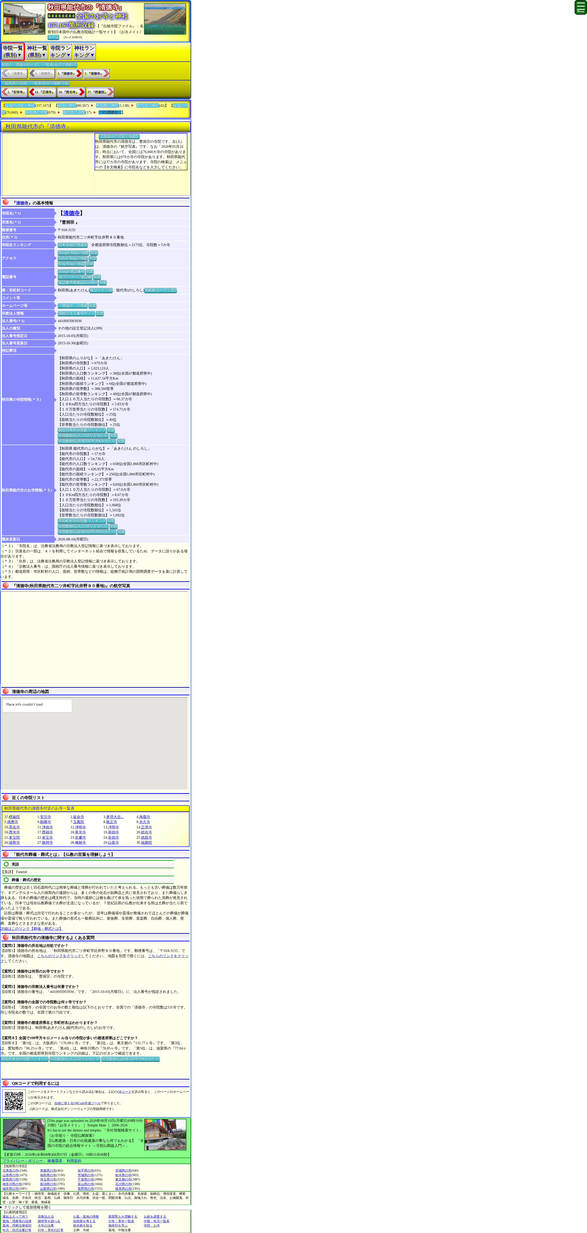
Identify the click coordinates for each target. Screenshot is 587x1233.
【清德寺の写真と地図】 (119, 136)
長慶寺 (80, 837)
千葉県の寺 (86, 1179)
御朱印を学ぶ (118, 1225)
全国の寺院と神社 (20, 105)
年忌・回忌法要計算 (17, 1230)
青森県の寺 (48, 1170)
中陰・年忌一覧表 (156, 1221)
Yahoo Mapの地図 (73, 258)
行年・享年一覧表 (121, 1221)
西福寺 (47, 832)
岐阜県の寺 (123, 1188)
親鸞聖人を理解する (122, 1216)
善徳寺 (113, 832)
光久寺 (144, 822)
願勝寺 (45, 822)
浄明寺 (80, 827)
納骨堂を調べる (49, 1221)
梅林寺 (80, 842)
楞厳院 (14, 817)
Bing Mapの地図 (71, 264)
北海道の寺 (11, 1170)
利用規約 (74, 1161)
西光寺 (14, 832)
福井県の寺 (11, 1188)
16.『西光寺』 (69, 92)
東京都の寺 (123, 1179)
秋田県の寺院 (36, 112)
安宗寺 (45, 817)
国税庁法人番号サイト (76, 313)
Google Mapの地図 (73, 253)
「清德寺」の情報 (72, 305)
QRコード (124, 1091)
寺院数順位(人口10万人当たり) (83, 435)
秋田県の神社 (107, 105)
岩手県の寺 (86, 1170)
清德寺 (22, 203)
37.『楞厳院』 (98, 92)
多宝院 (14, 837)
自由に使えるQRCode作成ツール (77, 1103)
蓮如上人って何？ (15, 1216)
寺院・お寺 (152, 1225)
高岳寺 (14, 827)
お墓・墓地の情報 (86, 1216)
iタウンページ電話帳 (75, 277)
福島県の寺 (48, 1175)
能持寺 (47, 842)
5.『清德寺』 (94, 73)
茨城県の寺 (86, 1175)
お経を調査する (155, 1216)
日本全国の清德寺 (72, 245)
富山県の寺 (86, 1184)
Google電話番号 (71, 271)
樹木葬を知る (82, 1225)
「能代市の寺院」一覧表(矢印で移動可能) (35, 83)
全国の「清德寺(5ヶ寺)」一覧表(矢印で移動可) (39, 64)
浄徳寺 (47, 827)
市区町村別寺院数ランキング (82, 521)
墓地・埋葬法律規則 (17, 1225)
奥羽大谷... (115, 817)
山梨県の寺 (48, 1188)
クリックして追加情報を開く (28, 1207)
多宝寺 (47, 837)
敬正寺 (111, 822)
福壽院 (146, 842)
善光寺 (80, 832)
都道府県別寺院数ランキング (82, 430)
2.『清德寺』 (67, 73)
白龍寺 (113, 842)
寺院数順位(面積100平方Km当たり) (87, 441)
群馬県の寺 (11, 1179)
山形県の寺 (11, 1175)
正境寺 (146, 827)
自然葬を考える (84, 1221)
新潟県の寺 (48, 1184)
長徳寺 (113, 837)
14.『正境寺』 (45, 92)
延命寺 (78, 817)
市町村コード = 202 (160, 290)
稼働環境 (54, 1161)
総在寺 (146, 832)
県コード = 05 (101, 290)
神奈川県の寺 (12, 1184)
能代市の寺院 (74, 112)
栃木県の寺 (123, 1175)
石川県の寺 (123, 1184)
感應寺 (12, 822)
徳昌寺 (146, 837)
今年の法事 (46, 1225)
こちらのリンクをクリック (59, 956)
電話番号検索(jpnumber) (78, 282)
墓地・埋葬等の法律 (17, 1221)
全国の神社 (67, 105)
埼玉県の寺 (48, 1179)
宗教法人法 (46, 1216)
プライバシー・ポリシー (23, 1161)
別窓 (94, 253)
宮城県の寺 (123, 1170)
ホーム (53, 37)
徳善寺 (14, 842)
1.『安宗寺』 (17, 92)
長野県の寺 (86, 1188)
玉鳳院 (78, 822)
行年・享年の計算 (51, 1230)
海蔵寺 (144, 817)
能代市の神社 (148, 105)
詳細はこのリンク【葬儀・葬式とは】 (31, 929)
